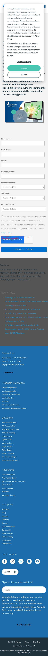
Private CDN (7, 436)
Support (5, 401)
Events (4, 523)
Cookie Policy (7, 537)
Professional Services (10, 405)
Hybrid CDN (6, 440)
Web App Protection (10, 429)
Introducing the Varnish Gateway (20, 313)
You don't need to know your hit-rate (22, 309)
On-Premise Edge (9, 457)
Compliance (7, 544)
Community (6, 530)
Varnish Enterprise (9, 388)
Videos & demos (8, 495)
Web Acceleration (9, 422)
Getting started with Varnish (13, 481)
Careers (5, 516)
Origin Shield (7, 446)
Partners (5, 520)
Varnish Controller (9, 391)
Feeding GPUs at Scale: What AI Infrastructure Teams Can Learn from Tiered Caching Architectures (26, 301)
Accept (24, 68)
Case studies (7, 485)
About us (5, 509)
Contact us (8, 373)
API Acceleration (8, 426)
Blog (4, 513)
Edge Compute (8, 453)
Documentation (8, 474)
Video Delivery (8, 443)
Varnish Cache (7, 398)
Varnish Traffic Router (11, 394)
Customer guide (8, 526)
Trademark (6, 540)
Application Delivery (10, 460)
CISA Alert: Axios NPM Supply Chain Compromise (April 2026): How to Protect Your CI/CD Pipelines (24, 329)
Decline (24, 75)
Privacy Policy (6, 232)
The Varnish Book (9, 478)
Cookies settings (24, 62)
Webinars (5, 492)
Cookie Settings (14, 642)
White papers (7, 488)
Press (27, 642)
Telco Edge (6, 450)
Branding (36, 642)
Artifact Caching (8, 433)
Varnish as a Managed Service (14, 408)
